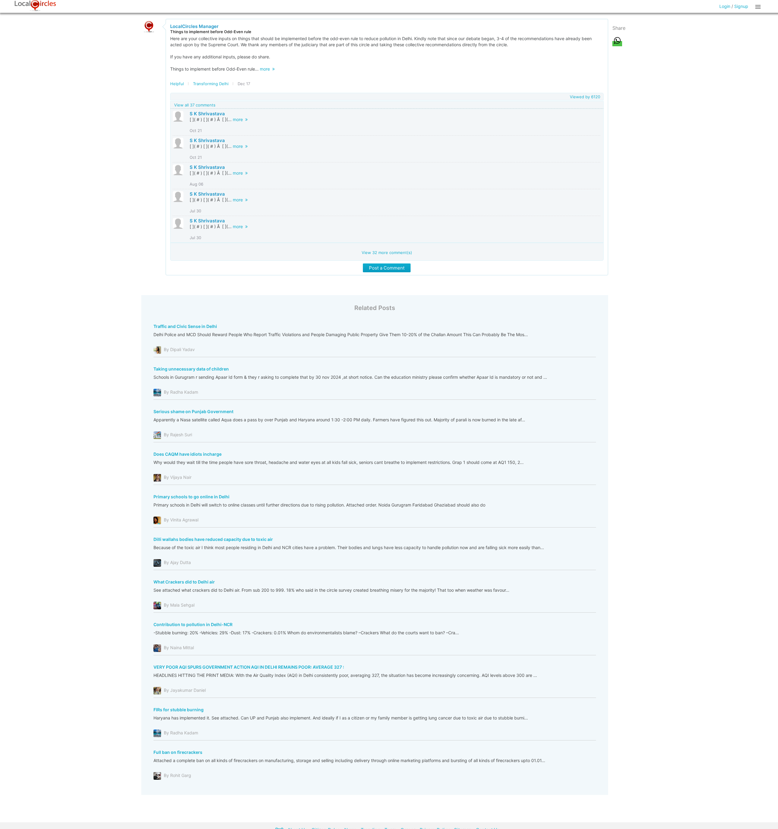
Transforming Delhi (211, 83)
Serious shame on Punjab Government (193, 411)
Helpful (177, 83)
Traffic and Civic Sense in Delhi (185, 326)
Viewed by (585, 96)
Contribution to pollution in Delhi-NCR (192, 624)
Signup (741, 6)
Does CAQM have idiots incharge (187, 454)
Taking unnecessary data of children (191, 368)
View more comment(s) (387, 252)
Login (724, 6)
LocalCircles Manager (194, 26)
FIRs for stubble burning (178, 709)
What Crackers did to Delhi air (184, 581)
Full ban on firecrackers (177, 752)
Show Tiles (759, 6)
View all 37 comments (194, 105)
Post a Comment (386, 268)
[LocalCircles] (35, 6)
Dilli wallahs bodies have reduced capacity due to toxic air (213, 539)
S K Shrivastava (207, 114)
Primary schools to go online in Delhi (191, 496)
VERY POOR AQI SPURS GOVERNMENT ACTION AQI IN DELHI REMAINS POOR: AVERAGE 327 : (248, 667)
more (266, 68)
